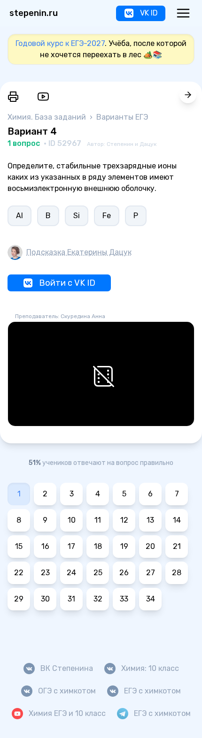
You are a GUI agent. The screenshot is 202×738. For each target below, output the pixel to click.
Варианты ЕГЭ (122, 117)
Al (19, 215)
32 (97, 598)
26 (124, 572)
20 (150, 546)
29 (18, 598)
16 (45, 546)
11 (97, 520)
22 (18, 572)
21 (177, 546)
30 (45, 598)
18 (98, 546)
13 (150, 520)
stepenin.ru (33, 13)
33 (124, 598)
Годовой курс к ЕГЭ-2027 (60, 43)
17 (71, 546)
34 (150, 598)
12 (124, 520)
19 (124, 546)
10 (72, 520)
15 (19, 546)
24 (71, 572)
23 (45, 572)
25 (97, 572)
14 (177, 520)
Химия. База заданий (48, 117)
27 (150, 572)
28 (176, 572)
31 (71, 598)
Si (76, 215)
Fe (106, 215)
